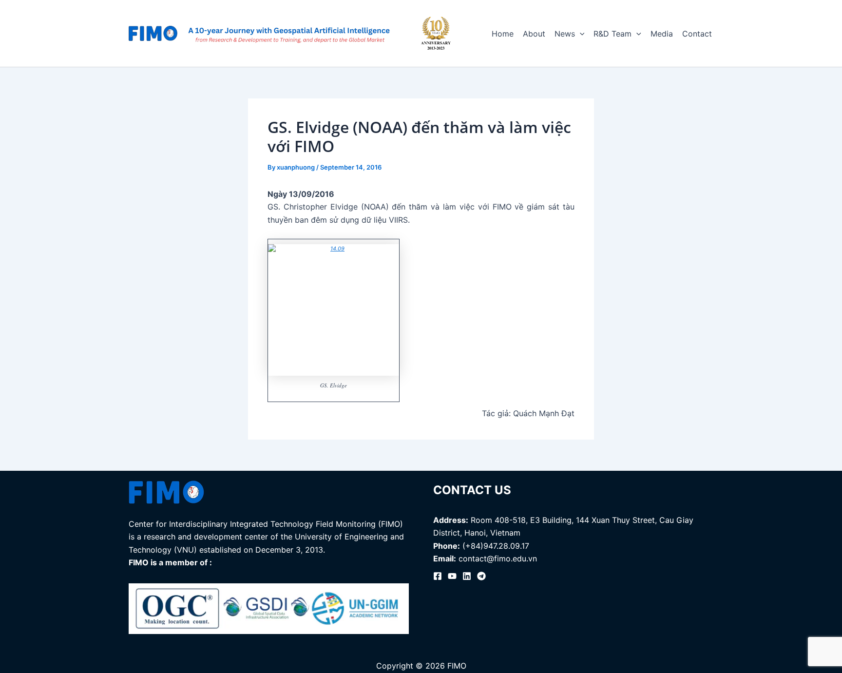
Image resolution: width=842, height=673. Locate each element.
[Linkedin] (466, 576)
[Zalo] (481, 576)
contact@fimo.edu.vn (498, 558)
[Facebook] (437, 576)
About (534, 33)
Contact (697, 33)
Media (662, 33)
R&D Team (612, 33)
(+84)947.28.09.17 (495, 546)
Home (503, 33)
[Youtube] (452, 576)
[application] (580, 34)
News (565, 33)
